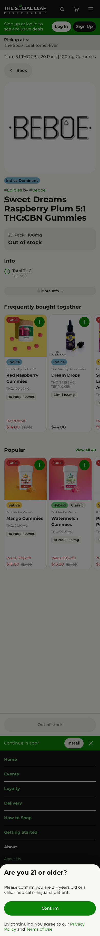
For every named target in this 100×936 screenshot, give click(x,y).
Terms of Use (39, 929)
